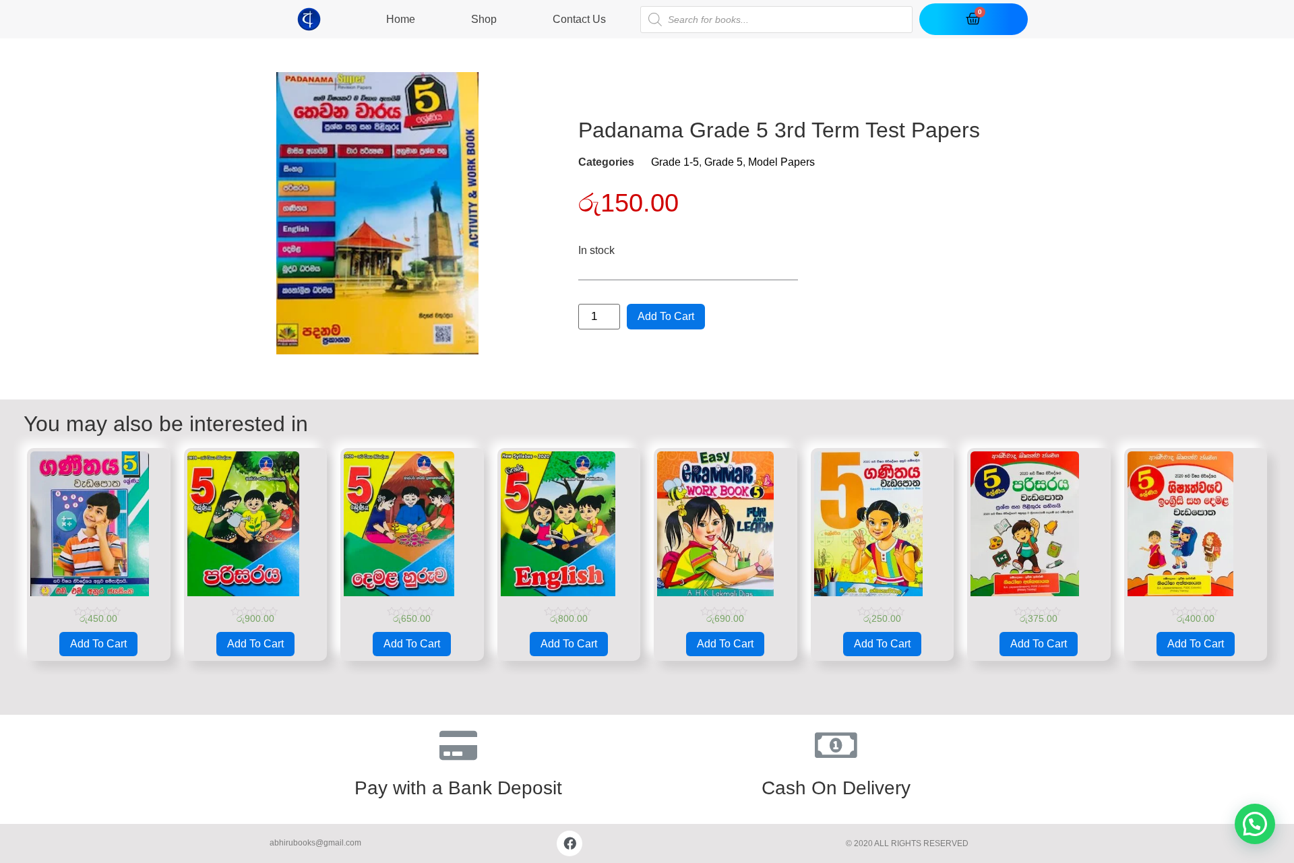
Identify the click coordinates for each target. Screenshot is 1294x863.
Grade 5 (723, 162)
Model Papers (781, 162)
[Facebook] (569, 843)
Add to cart (666, 316)
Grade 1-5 (675, 162)
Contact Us (579, 19)
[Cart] (973, 19)
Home (400, 19)
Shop (484, 19)
